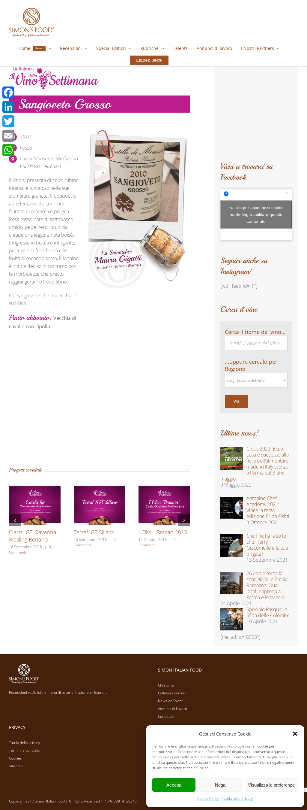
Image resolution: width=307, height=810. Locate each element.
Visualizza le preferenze (271, 784)
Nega (220, 784)
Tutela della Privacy (237, 798)
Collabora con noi (172, 693)
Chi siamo (166, 685)
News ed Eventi (170, 700)
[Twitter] (8, 121)
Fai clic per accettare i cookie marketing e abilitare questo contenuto (256, 214)
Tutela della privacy (24, 742)
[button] (295, 734)
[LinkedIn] (8, 107)
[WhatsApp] (8, 150)
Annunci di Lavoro (172, 708)
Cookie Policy (208, 798)
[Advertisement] (99, 402)
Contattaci (166, 716)
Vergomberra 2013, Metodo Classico (127, 536)
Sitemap (15, 766)
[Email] (8, 136)
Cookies (15, 758)
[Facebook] (8, 92)
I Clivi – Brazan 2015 (63, 532)
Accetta (173, 784)
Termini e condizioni (25, 750)
